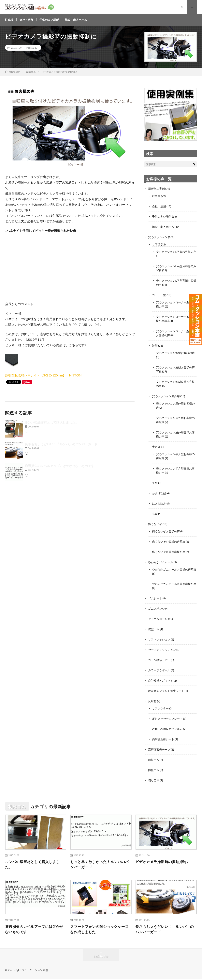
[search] (194, 164)
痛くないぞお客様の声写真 (168, 541)
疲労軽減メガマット (160, 680)
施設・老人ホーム (76, 19)
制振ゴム (32, 47)
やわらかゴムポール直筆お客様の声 (174, 584)
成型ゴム (153, 629)
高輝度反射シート (163, 739)
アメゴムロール (157, 619)
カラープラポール (159, 670)
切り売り (153, 780)
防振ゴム (153, 770)
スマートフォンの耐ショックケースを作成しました (99, 929)
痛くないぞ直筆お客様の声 (168, 552)
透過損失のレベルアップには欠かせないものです (59, 466)
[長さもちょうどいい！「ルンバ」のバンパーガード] (14, 450)
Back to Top (101, 956)
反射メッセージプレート (167, 718)
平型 (155, 483)
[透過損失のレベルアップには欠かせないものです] (14, 472)
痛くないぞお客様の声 (166, 531)
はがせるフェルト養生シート (166, 690)
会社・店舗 (26, 19)
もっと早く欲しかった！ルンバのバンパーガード (99, 864)
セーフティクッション (162, 649)
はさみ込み (159, 503)
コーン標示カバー (159, 660)
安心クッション (157, 237)
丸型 (155, 513)
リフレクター (160, 708)
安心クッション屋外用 (166, 396)
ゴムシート (155, 598)
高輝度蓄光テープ (159, 749)
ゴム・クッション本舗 (35, 970)
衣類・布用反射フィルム (167, 729)
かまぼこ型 (159, 493)
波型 (155, 345)
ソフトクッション (159, 639)
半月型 (156, 446)
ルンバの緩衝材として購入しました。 (52, 422)
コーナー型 (159, 295)
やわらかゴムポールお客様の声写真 (174, 569)
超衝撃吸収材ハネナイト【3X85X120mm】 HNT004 (43, 375)
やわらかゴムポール (160, 562)
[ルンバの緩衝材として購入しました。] (14, 429)
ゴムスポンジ (156, 608)
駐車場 (9, 19)
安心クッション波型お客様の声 (175, 353)
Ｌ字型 (156, 244)
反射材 (152, 701)
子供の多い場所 (49, 19)
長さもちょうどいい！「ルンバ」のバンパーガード (61, 444)
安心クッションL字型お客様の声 (176, 251)
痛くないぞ (155, 524)
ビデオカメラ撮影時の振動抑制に (163, 861)
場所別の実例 (156, 188)
